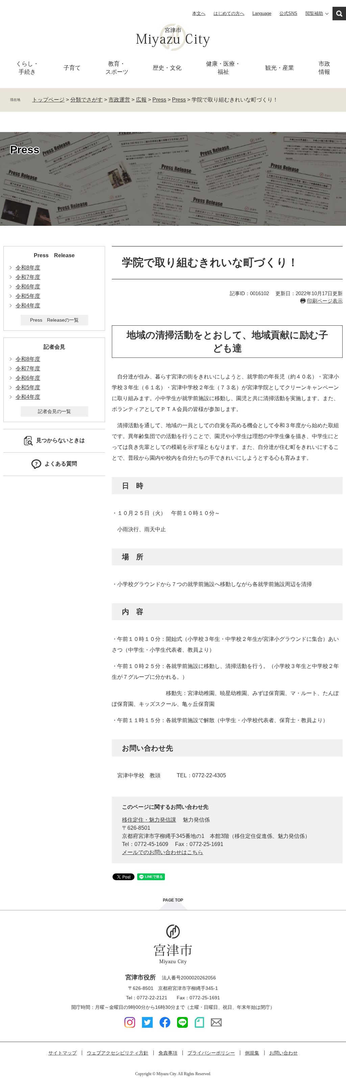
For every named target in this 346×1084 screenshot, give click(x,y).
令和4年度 (28, 305)
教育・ (116, 68)
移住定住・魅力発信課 (149, 820)
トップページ (48, 100)
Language (261, 13)
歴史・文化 (167, 68)
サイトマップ (62, 1053)
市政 (324, 68)
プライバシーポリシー (211, 1053)
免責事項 (167, 1053)
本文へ (198, 13)
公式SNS (288, 13)
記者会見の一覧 (54, 411)
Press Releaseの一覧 (54, 320)
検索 (339, 13)
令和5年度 (28, 296)
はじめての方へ (229, 13)
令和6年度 (28, 286)
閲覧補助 (314, 13)
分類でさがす (86, 100)
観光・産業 (279, 68)
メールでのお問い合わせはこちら (162, 852)
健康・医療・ (223, 68)
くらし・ (27, 68)
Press (159, 100)
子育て (72, 68)
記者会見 (54, 347)
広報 (141, 100)
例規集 (252, 1053)
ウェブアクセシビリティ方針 (117, 1053)
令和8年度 (28, 267)
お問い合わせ (283, 1053)
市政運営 (119, 100)
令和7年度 (28, 277)
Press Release (54, 255)
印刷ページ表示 (325, 301)
